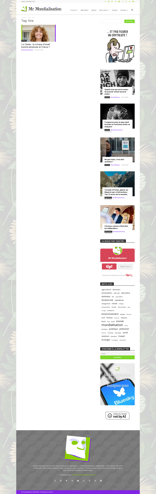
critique (121, 304)
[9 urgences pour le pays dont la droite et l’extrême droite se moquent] (117, 116)
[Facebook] (105, 1)
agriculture (106, 289)
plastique (105, 329)
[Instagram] (108, 1)
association (119, 297)
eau (129, 307)
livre (108, 321)
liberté (104, 321)
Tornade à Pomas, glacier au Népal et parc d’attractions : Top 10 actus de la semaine (116, 192)
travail (121, 336)
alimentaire (116, 290)
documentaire (106, 307)
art (113, 297)
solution (105, 336)
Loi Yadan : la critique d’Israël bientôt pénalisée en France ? (35, 45)
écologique (115, 340)
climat (114, 303)
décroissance (122, 307)
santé (125, 332)
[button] (132, 10)
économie (123, 340)
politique (113, 329)
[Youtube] (133, 1)
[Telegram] (119, 1)
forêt (103, 318)
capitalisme (119, 300)
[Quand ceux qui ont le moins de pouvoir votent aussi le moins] (117, 82)
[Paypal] (112, 1)
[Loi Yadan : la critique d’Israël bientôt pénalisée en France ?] (38, 33)
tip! (109, 266)
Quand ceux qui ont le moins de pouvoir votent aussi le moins (116, 91)
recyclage (110, 333)
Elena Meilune (115, 97)
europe (122, 314)
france (109, 318)
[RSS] (115, 1)
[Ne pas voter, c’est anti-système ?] (117, 149)
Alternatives (84, 10)
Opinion (93, 10)
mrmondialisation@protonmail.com (84, 475)
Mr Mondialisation (27, 50)
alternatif (117, 293)
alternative (125, 293)
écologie (106, 340)
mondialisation (112, 325)
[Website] (129, 1)
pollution (124, 329)
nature (126, 325)
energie (104, 310)
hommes (116, 318)
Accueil (23, 17)
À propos (123, 10)
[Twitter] (126, 1)
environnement (110, 314)
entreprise (110, 310)
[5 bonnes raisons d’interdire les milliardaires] (117, 217)
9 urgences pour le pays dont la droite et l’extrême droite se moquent (117, 124)
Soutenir (114, 10)
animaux (106, 296)
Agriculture (108, 197)
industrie (124, 318)
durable (114, 307)
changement (106, 304)
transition (114, 336)
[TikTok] (122, 1)
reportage (118, 333)
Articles (24, 41)
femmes (128, 314)
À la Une (73, 10)
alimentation (107, 293)
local (113, 321)
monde (120, 321)
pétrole (104, 333)
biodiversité (107, 300)
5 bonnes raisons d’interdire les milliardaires (116, 227)
